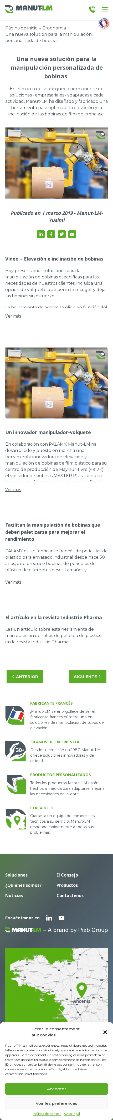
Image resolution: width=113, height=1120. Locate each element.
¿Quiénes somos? (23, 885)
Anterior (27, 676)
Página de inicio (21, 28)
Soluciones (16, 875)
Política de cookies (47, 1114)
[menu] (105, 10)
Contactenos (70, 895)
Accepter (56, 1088)
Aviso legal (72, 1114)
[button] (105, 1032)
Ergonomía (54, 28)
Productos (67, 885)
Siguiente (85, 676)
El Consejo (67, 875)
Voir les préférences (56, 1103)
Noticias (14, 895)
